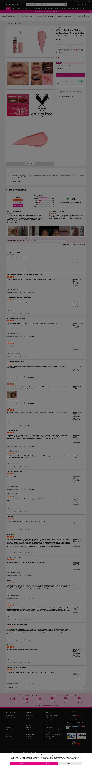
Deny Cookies (46, 763)
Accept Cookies (22, 763)
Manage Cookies (70, 763)
